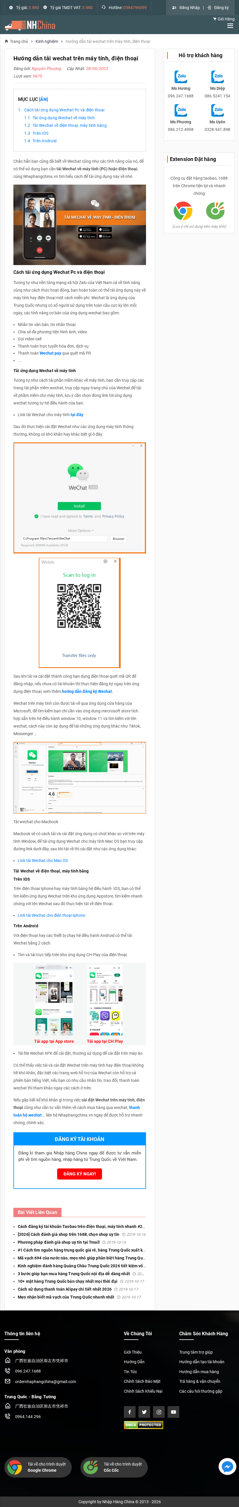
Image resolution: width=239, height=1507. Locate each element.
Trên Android (45, 141)
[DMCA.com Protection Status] (143, 1424)
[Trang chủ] (29, 25)
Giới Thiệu (133, 1352)
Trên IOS (40, 133)
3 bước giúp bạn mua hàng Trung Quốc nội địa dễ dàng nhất (87, 1273)
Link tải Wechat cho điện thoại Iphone (51, 915)
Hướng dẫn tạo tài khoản (201, 1361)
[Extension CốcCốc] (215, 210)
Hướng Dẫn (134, 1361)
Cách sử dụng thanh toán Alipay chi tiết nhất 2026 (78, 1289)
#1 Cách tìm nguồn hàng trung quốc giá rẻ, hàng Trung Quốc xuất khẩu (97, 1250)
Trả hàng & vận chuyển (199, 1381)
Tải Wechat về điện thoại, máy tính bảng (70, 125)
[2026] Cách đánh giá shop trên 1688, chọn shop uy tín (81, 1234)
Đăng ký (221, 7)
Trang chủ (19, 41)
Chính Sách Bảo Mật (142, 1381)
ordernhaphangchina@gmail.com (45, 1381)
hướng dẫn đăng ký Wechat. (87, 691)
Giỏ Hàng (226, 19)
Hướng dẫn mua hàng (199, 1371)
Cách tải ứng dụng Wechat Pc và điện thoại (64, 110)
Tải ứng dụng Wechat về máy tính (64, 117)
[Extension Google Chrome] (183, 210)
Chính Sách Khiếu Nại (143, 1391)
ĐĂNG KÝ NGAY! (80, 1174)
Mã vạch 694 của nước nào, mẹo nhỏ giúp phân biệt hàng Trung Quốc (95, 1258)
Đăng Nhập (190, 7)
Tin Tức (130, 1371)
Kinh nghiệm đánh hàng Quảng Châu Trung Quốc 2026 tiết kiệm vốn (95, 1266)
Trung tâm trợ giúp (196, 1352)
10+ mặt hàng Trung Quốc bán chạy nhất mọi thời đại (81, 1281)
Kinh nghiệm (47, 41)
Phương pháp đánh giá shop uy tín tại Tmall (72, 1242)
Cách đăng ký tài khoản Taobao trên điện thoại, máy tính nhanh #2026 (96, 1226)
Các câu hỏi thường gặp (200, 1391)
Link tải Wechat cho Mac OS (43, 860)
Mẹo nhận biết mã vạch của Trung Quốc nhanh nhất (79, 1297)
